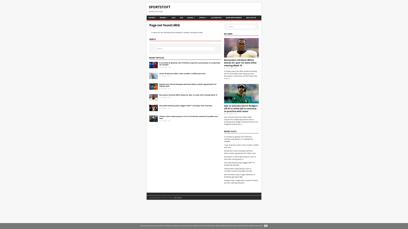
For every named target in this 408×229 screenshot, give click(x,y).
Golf (174, 18)
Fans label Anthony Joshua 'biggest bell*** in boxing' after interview (185, 106)
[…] (228, 78)
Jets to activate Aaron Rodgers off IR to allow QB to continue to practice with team (241, 108)
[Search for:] (185, 48)
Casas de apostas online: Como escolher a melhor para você (182, 74)
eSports (152, 18)
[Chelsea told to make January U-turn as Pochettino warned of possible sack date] (153, 121)
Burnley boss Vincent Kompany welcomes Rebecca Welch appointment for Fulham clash (187, 85)
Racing (190, 18)
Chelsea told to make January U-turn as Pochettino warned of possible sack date (188, 117)
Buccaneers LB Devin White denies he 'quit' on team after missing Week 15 (188, 95)
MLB (181, 18)
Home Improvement (234, 18)
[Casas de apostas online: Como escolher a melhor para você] (153, 78)
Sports (202, 18)
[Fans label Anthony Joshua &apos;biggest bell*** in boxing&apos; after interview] (153, 110)
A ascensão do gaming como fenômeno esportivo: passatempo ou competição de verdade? (189, 64)
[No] (405, 226)
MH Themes (178, 198)
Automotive (216, 18)
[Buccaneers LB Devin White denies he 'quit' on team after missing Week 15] (153, 99)
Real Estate (251, 18)
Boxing (163, 18)
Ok (266, 226)
